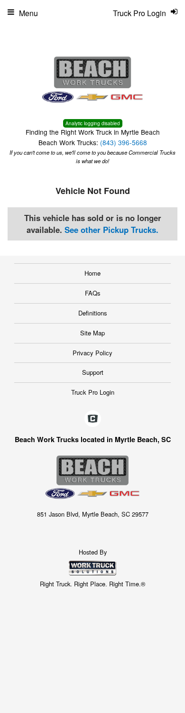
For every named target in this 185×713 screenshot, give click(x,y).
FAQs (93, 292)
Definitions (92, 312)
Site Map (92, 332)
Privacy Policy (92, 352)
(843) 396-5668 (123, 142)
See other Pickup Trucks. (111, 229)
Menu (28, 13)
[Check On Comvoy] (92, 419)
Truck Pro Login (92, 392)
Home (92, 273)
